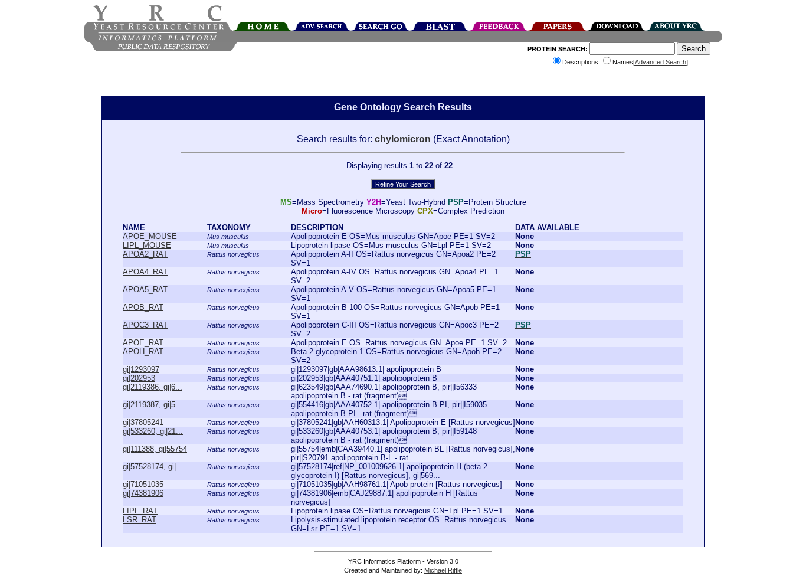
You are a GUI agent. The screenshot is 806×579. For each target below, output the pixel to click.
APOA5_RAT (145, 289)
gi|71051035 (143, 484)
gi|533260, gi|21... (153, 431)
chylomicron (403, 139)
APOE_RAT (143, 342)
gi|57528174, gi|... (153, 466)
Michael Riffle (443, 570)
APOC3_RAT (145, 324)
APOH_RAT (143, 351)
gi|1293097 (141, 369)
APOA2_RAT (145, 254)
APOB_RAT (143, 307)
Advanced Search (660, 62)
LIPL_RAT (140, 510)
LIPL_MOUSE (147, 245)
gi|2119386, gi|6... (152, 386)
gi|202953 (139, 378)
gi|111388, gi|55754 (155, 448)
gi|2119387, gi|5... (152, 404)
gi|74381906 (143, 493)
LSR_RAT (139, 519)
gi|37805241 (143, 422)
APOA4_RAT (145, 271)
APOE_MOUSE (150, 236)
